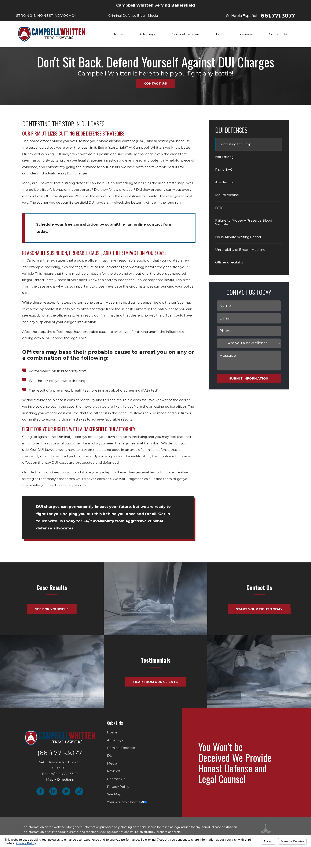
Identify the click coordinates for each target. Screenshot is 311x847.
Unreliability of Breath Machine (240, 250)
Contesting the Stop (235, 144)
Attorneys (115, 740)
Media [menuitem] (153, 16)
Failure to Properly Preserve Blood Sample (243, 222)
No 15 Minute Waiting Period (238, 237)
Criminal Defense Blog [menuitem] (126, 16)
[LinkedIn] (53, 791)
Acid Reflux (224, 182)
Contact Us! (155, 83)
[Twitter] (66, 791)
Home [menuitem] (117, 34)
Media (112, 763)
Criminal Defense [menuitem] (185, 34)
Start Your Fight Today (259, 609)
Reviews (113, 771)
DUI (110, 756)
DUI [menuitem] (219, 34)
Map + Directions (60, 779)
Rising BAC (224, 169)
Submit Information (248, 378)
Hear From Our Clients (155, 682)
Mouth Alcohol (227, 195)
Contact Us (116, 779)
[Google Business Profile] (79, 791)
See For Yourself (52, 609)
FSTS (219, 208)
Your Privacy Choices (124, 802)
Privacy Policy (118, 787)
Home (112, 732)
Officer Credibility (229, 262)
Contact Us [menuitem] (277, 34)
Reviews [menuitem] (245, 34)
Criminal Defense (121, 748)
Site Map (114, 794)
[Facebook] (40, 791)
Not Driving (224, 157)
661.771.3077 (278, 15)
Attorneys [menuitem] (147, 34)
